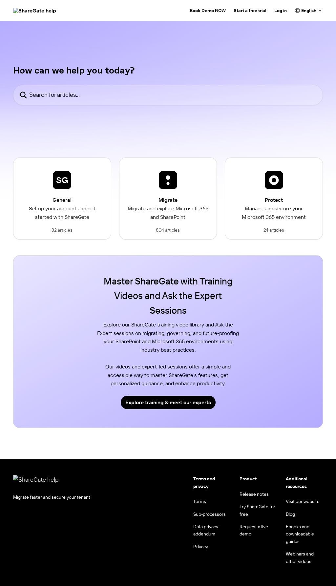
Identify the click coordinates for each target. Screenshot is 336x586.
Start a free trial (250, 10)
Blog (290, 514)
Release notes (254, 494)
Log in (280, 10)
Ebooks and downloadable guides (300, 534)
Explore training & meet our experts (168, 402)
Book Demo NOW (208, 10)
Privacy (200, 547)
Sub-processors (209, 514)
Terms (199, 501)
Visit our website (303, 501)
